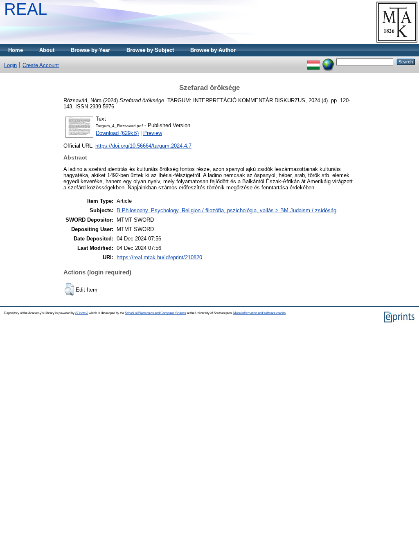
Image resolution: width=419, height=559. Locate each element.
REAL (25, 9)
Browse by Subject (150, 50)
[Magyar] (313, 61)
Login (10, 65)
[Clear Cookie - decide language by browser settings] (328, 61)
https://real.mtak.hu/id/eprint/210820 (159, 257)
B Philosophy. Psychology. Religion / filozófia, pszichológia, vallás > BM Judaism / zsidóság (226, 210)
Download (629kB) (117, 133)
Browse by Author (213, 50)
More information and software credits (259, 313)
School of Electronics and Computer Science (155, 313)
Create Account (41, 65)
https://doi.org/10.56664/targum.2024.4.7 (143, 146)
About (46, 50)
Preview (152, 133)
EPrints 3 (81, 313)
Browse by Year (90, 50)
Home (15, 50)
